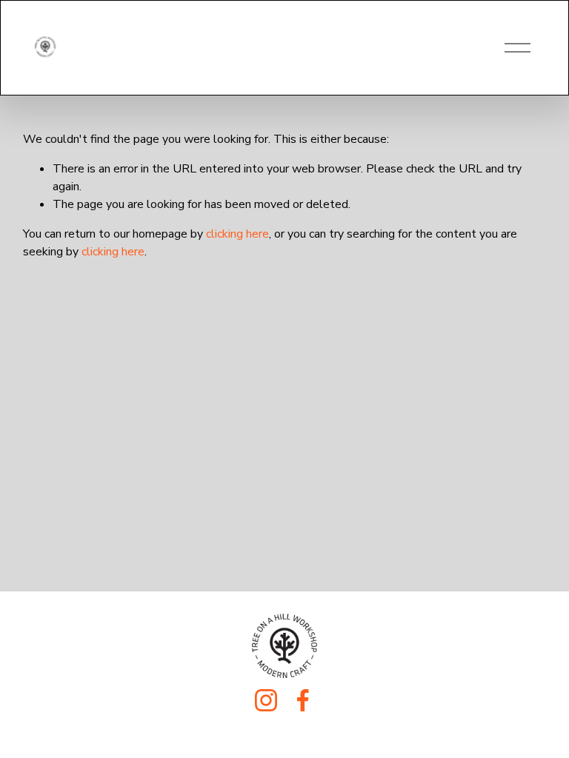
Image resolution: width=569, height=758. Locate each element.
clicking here (237, 234)
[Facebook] (303, 700)
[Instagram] (266, 700)
